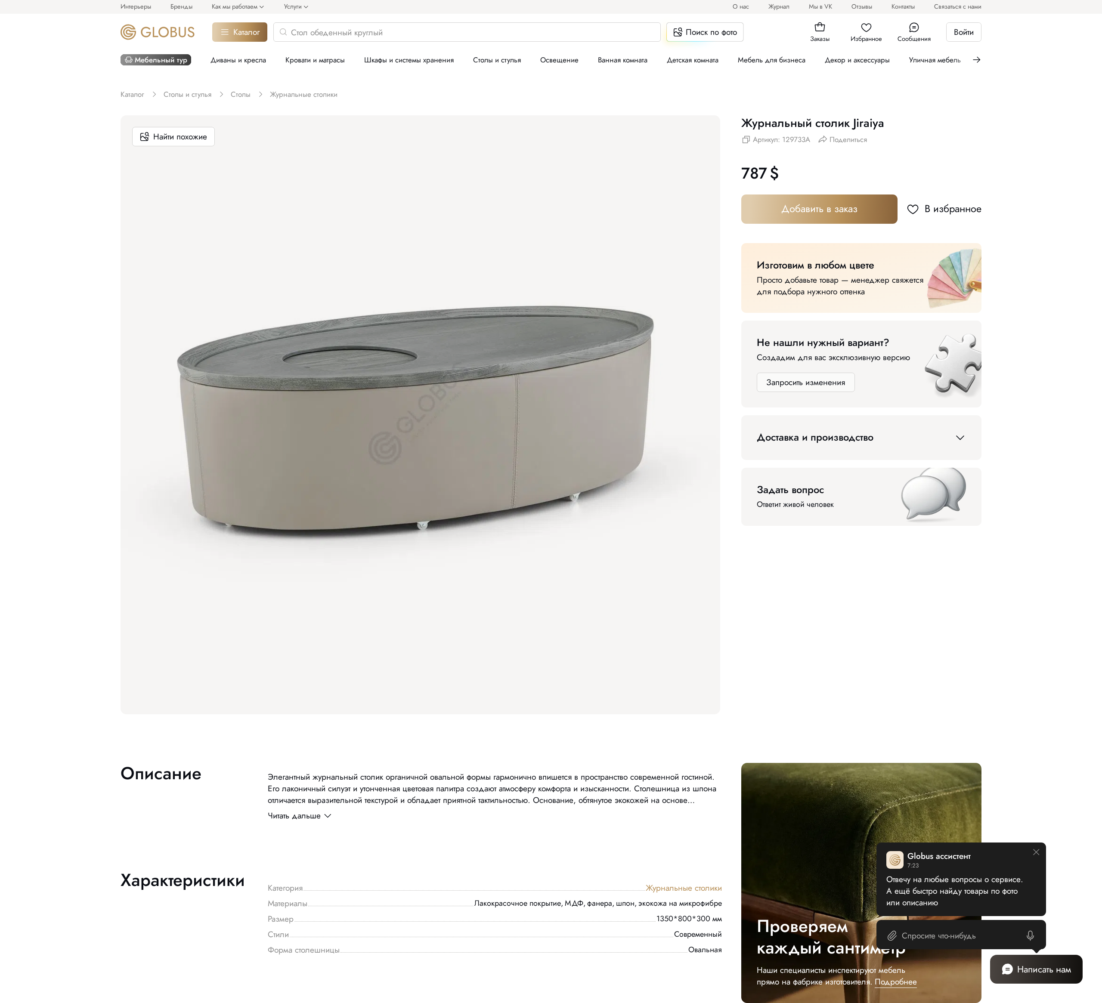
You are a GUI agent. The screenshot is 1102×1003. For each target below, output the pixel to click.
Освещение (559, 60)
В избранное (953, 208)
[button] (820, 27)
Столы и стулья (497, 60)
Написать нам (1044, 969)
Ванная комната (622, 60)
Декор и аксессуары (857, 60)
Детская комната (692, 60)
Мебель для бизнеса (771, 60)
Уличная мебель (935, 60)
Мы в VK (820, 6)
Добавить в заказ (819, 208)
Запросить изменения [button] (805, 382)
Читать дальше (294, 815)
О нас (741, 6)
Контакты (903, 6)
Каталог (246, 32)
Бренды (181, 6)
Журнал (778, 6)
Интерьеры (136, 6)
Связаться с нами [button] (957, 6)
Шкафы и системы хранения (409, 60)
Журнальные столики (684, 888)
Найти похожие (180, 136)
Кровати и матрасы (315, 60)
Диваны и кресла (238, 60)
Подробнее (896, 982)
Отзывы (861, 6)
